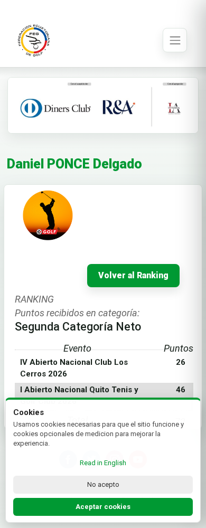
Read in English (103, 463)
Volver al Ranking (133, 275)
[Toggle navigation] (175, 40)
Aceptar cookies (103, 507)
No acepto (103, 484)
